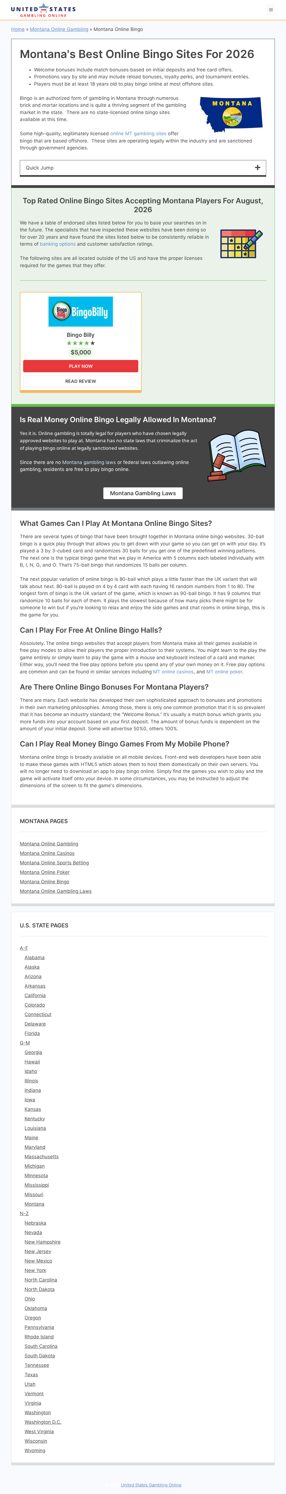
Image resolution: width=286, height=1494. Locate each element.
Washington (38, 1412)
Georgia (33, 1052)
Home (18, 29)
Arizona (33, 976)
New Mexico (38, 1261)
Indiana (33, 1090)
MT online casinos (173, 672)
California (35, 995)
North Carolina (41, 1280)
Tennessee (37, 1365)
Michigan (35, 1166)
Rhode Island (39, 1337)
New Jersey (38, 1251)
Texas (31, 1374)
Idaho (31, 1071)
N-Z (24, 1213)
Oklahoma (36, 1308)
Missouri (34, 1194)
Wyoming (35, 1450)
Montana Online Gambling (59, 29)
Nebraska (35, 1223)
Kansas (33, 1109)
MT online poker (224, 672)
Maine (31, 1137)
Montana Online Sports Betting (54, 863)
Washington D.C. (43, 1422)
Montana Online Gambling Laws (56, 891)
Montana (34, 1204)
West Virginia (39, 1431)
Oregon (33, 1318)
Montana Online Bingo (44, 881)
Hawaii (32, 1062)
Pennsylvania (39, 1327)
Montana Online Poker (45, 872)
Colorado (35, 1005)
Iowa (30, 1100)
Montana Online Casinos (47, 853)
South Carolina (41, 1346)
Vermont (34, 1393)
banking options (58, 244)
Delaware (35, 1024)
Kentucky (35, 1118)
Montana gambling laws (89, 462)
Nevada (33, 1232)
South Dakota (40, 1355)
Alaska (32, 967)
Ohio (30, 1299)
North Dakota (40, 1289)
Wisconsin (36, 1441)
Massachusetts (42, 1156)
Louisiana (35, 1128)
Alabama (35, 957)
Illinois (31, 1081)
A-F (24, 948)
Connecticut (38, 1014)
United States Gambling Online (151, 1485)
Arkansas (35, 986)
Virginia (33, 1403)
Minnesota (36, 1175)
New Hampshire (43, 1242)
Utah (30, 1384)
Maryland (35, 1147)
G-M (25, 1043)
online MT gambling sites (138, 133)
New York (35, 1270)
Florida (32, 1033)
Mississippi (37, 1185)
